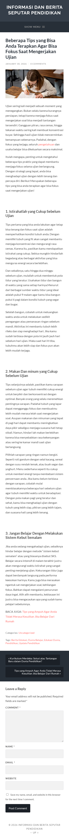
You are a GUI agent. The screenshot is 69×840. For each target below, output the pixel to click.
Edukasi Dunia (52, 640)
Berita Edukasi (19, 640)
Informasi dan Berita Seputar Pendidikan (35, 9)
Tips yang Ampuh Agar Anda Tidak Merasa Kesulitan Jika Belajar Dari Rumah (31, 616)
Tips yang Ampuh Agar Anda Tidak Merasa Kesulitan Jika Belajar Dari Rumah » (37, 672)
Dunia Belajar (35, 640)
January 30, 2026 (16, 63)
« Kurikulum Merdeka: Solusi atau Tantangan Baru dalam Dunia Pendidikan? (32, 660)
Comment (13, 707)
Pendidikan (11, 643)
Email (10, 762)
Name (10, 746)
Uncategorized (26, 632)
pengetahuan (46, 144)
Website (10, 778)
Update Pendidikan (29, 643)
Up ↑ (36, 832)
